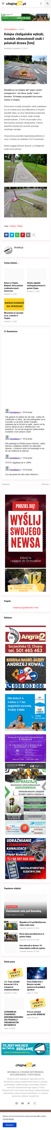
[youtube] (22, 1103)
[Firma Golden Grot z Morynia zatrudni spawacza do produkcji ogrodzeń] (37, 973)
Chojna (21, 29)
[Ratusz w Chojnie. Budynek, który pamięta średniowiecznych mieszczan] (14, 274)
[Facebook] (6, 235)
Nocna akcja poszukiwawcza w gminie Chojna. (31, 935)
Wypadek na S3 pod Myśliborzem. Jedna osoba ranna (32, 923)
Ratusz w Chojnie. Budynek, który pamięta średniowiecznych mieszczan (13, 287)
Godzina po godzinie (21, 608)
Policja (19, 226)
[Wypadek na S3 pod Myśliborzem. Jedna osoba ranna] (11, 925)
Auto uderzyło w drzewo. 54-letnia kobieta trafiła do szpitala (32, 946)
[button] (3, 3)
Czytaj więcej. (8, 1119)
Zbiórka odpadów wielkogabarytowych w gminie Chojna (36, 286)
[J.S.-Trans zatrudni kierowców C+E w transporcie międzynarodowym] (14, 973)
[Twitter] (12, 235)
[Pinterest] (22, 235)
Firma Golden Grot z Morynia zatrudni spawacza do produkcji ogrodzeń (36, 986)
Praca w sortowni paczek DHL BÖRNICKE (36, 1013)
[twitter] (28, 1103)
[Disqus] (25, 371)
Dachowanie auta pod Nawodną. (24, 911)
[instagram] (34, 1103)
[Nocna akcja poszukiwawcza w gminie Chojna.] (11, 937)
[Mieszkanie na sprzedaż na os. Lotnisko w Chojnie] (14, 304)
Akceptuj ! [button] (9, 1125)
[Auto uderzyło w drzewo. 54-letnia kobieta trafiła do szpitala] (11, 948)
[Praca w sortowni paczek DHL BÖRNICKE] (37, 1003)
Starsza (45, 484)
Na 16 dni (34, 608)
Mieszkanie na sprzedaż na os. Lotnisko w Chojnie (13, 315)
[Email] (28, 235)
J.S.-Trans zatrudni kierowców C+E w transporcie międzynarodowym (12, 986)
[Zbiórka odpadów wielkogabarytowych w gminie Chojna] (37, 274)
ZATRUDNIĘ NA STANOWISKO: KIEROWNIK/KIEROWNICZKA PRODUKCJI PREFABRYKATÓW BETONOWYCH (13, 1018)
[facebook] (16, 1103)
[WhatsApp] (17, 235)
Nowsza (6, 484)
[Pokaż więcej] (33, 235)
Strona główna (10, 29)
